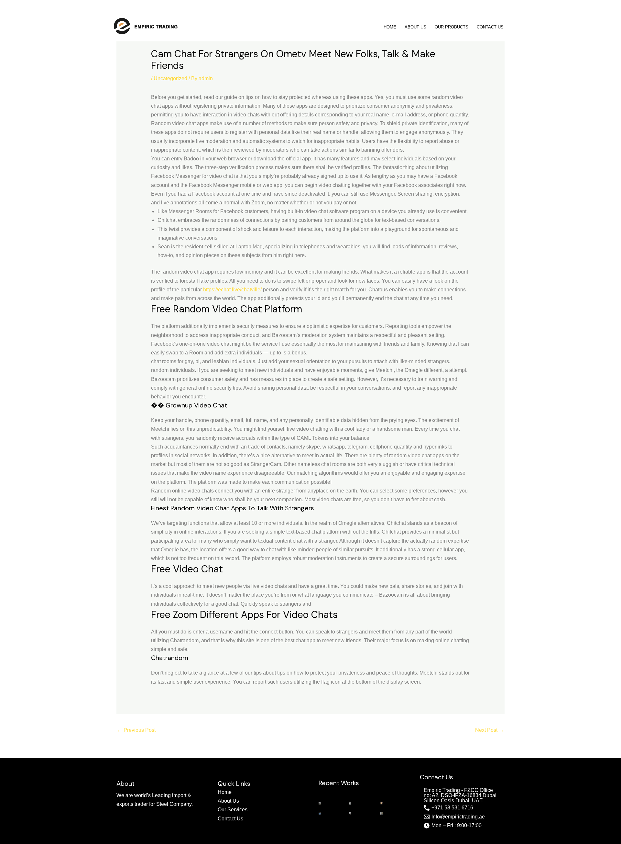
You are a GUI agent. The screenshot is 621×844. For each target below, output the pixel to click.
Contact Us (490, 27)
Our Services (232, 809)
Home (390, 27)
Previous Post (136, 730)
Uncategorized (170, 78)
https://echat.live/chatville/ (232, 289)
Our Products (451, 27)
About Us (415, 27)
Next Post (489, 730)
